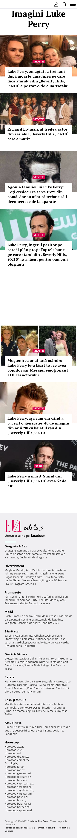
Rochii (14, 596)
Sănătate (11, 631)
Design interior (42, 707)
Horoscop (12, 742)
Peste (37, 681)
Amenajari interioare (40, 704)
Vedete (38, 61)
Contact (9, 830)
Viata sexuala (38, 550)
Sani (66, 596)
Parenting (59, 707)
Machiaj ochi (57, 600)
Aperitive (61, 685)
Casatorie (19, 554)
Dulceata (10, 685)
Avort (50, 642)
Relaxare (44, 658)
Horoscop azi (13, 753)
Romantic (23, 550)
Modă (9, 612)
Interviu (23, 727)
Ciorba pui (62, 688)
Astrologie (11, 763)
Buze (35, 600)
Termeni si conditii (45, 827)
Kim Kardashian (56, 570)
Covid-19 (58, 730)
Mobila (58, 704)
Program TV (49, 580)
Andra (38, 577)
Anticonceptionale (47, 639)
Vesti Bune (44, 730)
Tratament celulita (16, 603)
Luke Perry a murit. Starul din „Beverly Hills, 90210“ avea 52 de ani (36, 481)
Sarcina (9, 635)
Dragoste (10, 550)
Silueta (28, 665)
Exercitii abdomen (26, 662)
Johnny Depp (13, 573)
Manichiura (12, 600)
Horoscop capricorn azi (19, 783)
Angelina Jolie (48, 573)
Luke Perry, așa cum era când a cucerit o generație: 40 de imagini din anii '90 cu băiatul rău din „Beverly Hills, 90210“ (38, 425)
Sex (28, 554)
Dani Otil (18, 577)
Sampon (25, 600)
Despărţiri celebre (25, 730)
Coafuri (46, 596)
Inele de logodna (51, 619)
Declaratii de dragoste (33, 557)
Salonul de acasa (39, 603)
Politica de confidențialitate (19, 827)
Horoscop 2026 (14, 746)
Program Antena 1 (25, 584)
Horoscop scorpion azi (18, 787)
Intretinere (64, 658)
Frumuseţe (13, 592)
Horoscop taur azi (16, 780)
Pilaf (30, 688)
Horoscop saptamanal (18, 810)
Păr (7, 596)
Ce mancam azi (31, 691)
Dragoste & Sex (16, 546)
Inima (28, 635)
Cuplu (60, 550)
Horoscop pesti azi (16, 797)
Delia (47, 577)
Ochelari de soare (29, 623)
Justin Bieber (13, 580)
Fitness (16, 658)
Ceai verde (61, 642)
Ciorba (29, 681)
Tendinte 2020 (50, 623)
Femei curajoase (57, 711)
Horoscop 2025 (14, 750)
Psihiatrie (30, 646)
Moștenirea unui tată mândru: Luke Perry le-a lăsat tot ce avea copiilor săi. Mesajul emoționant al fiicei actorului (37, 368)
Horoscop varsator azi (18, 793)
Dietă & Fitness (16, 654)
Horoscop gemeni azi (18, 773)
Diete (8, 658)
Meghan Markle (14, 570)
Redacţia (63, 827)
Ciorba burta (13, 691)
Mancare (10, 681)
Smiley (29, 577)
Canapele (10, 707)
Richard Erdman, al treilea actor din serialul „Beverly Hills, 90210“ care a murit (37, 134)
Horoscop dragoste (16, 756)
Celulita (43, 600)
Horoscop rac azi (15, 770)
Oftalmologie (38, 642)
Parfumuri (34, 596)
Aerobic (9, 662)
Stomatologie (13, 639)
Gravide (41, 711)
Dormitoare (25, 707)
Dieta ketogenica (44, 665)
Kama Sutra (39, 554)
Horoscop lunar (14, 766)
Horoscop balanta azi (18, 803)
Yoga (54, 658)
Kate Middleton (35, 570)
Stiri (38, 466)
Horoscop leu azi (15, 800)
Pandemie (11, 734)
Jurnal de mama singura (20, 711)
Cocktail (33, 685)
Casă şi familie (15, 700)
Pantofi (15, 619)
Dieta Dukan (30, 658)
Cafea (59, 681)
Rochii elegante (30, 619)
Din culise (11, 727)
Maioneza (20, 688)
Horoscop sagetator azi (19, 790)
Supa (67, 681)
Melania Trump (31, 580)
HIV (7, 646)
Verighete (11, 623)
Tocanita (22, 685)
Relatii (51, 550)
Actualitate (13, 723)
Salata (51, 681)
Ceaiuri (19, 635)
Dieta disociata (14, 665)
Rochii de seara (23, 616)
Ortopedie (16, 646)
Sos (44, 681)
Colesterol (28, 639)
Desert (9, 688)
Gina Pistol (57, 577)
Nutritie (44, 662)
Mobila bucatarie (15, 704)
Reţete (9, 677)
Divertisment (14, 566)
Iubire (8, 554)
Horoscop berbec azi (17, 807)
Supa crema (46, 685)
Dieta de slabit (59, 662)
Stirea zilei (35, 727)
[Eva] (11, 4)
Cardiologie (22, 642)
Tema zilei (49, 727)
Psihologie (39, 635)
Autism (9, 714)
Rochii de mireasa (45, 616)
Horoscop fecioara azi (18, 777)
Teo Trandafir (30, 573)
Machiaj (57, 596)
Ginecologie (54, 635)
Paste (20, 681)
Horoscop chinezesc (17, 760)
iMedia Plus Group (39, 821)
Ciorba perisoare (44, 688)
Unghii (23, 596)
